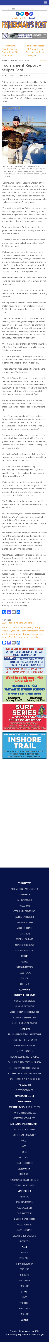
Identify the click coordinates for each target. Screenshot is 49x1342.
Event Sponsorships (24, 1213)
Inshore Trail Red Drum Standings (24, 1039)
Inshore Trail (24, 1028)
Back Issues (24, 1286)
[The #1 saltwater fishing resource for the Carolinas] (24, 25)
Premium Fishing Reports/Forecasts (24, 888)
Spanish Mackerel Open (24, 1095)
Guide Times (24, 984)
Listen (24, 1151)
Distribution (24, 1274)
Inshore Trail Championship (24, 1045)
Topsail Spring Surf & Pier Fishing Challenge (24, 1062)
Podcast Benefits (24, 1157)
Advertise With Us (18, 18)
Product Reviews (24, 972)
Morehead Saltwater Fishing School (24, 1123)
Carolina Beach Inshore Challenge (24, 1023)
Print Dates (24, 1269)
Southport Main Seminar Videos (24, 1118)
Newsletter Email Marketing (24, 1219)
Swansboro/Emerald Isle (24, 916)
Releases (24, 961)
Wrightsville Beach (24, 928)
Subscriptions (24, 1280)
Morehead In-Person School (24, 1129)
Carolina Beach (24, 933)
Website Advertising (24, 1207)
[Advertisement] (24, 786)
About (24, 1246)
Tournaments (24, 989)
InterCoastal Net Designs (33, 1334)
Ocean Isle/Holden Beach (24, 944)
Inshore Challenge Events (24, 995)
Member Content (24, 1168)
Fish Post (43, 60)
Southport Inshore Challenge (24, 1017)
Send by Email (24, 75)
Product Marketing (24, 1224)
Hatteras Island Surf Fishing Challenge (24, 1067)
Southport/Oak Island (24, 939)
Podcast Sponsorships (24, 1163)
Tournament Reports (24, 967)
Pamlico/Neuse (24, 905)
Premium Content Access (24, 1185)
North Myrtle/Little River (24, 950)
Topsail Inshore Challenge (24, 1006)
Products (24, 1291)
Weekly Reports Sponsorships (24, 1235)
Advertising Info (24, 1191)
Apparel (25, 1297)
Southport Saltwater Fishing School (24, 1107)
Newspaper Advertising (24, 1202)
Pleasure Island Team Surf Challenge (24, 1056)
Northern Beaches (25, 894)
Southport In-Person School (24, 1112)
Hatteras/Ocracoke (24, 900)
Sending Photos (24, 1258)
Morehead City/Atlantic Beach (24, 911)
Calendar (24, 1319)
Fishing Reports (24, 883)
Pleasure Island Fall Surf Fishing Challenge (24, 1073)
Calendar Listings (24, 1241)
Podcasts (24, 1140)
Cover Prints (24, 1302)
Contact (24, 1252)
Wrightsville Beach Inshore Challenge (24, 1012)
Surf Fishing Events (24, 1051)
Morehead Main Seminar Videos (24, 1135)
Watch (24, 1146)
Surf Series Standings (24, 1090)
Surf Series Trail (24, 1084)
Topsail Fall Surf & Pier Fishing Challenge (24, 1079)
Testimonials (24, 1196)
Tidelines (24, 978)
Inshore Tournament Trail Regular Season (24, 1034)
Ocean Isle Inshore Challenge (24, 1000)
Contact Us (33, 18)
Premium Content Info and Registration (24, 1179)
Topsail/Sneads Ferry (24, 922)
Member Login (24, 1174)
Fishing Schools (24, 1101)
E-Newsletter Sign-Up (24, 1263)
